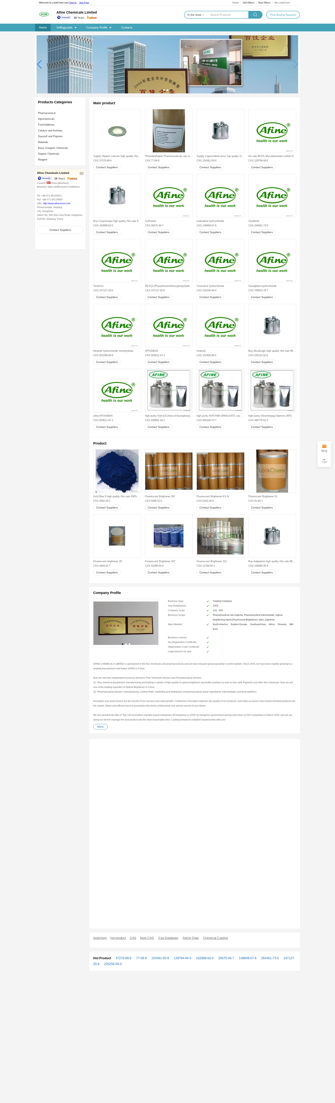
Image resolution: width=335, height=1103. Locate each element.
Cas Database (168, 938)
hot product (118, 938)
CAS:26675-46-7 (154, 225)
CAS (133, 938)
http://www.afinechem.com (56, 203)
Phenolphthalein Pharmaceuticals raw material (169, 156)
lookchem (100, 938)
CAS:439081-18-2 (155, 420)
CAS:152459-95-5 (206, 355)
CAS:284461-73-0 (258, 225)
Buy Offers (264, 2)
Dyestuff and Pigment (50, 136)
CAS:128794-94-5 (258, 160)
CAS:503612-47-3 (155, 355)
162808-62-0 (204, 958)
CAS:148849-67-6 (206, 225)
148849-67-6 (247, 958)
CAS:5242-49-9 (205, 500)
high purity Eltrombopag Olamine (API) (270, 415)
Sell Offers (248, 2)
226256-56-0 (112, 964)
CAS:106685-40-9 (258, 565)
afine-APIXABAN (102, 415)
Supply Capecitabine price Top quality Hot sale (220, 156)
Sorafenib (253, 221)
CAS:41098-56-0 (154, 565)
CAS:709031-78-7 (258, 290)
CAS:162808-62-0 (103, 225)
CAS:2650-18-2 (101, 500)
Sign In (73, 2)
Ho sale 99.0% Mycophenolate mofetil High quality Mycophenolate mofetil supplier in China (272, 156)
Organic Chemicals (48, 153)
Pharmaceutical (46, 113)
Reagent (42, 159)
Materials (43, 142)
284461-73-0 (269, 958)
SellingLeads (64, 27)
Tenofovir (98, 285)
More (100, 726)
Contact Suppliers (60, 229)
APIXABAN (151, 350)
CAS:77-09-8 (152, 160)
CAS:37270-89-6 (102, 160)
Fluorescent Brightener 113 (212, 561)
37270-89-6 (123, 958)
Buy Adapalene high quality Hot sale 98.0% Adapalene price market (272, 561)
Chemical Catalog (215, 938)
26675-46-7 (226, 958)
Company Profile (96, 27)
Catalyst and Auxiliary (50, 130)
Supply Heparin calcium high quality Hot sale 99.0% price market (117, 156)
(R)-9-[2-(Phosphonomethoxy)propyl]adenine (169, 285)
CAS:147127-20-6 (103, 290)
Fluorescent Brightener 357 (160, 561)
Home (235, 2)
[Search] (255, 15)
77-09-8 (141, 958)
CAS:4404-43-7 (101, 565)
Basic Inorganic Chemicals (53, 147)
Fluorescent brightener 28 (107, 561)
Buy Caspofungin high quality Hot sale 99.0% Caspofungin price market (117, 221)
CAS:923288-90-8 (103, 355)
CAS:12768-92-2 (206, 565)
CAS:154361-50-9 (206, 160)
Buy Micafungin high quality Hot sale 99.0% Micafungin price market (272, 350)
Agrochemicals (46, 118)
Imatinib (201, 350)
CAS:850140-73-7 (206, 420)
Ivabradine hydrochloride (210, 221)
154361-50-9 (160, 958)
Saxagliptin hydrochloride (262, 285)
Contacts (127, 27)
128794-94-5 (182, 958)
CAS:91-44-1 (255, 500)
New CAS (147, 938)
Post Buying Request (283, 14)
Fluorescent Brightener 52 (262, 496)
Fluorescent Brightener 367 (160, 496)
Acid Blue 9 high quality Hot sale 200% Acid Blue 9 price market (117, 496)
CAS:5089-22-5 (153, 500)
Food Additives (46, 124)
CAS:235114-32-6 (258, 355)
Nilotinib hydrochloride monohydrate (113, 350)
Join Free (84, 2)
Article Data (191, 938)
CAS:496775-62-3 (258, 420)
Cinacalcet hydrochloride (210, 285)
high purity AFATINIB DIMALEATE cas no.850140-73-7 (220, 415)
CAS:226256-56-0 (206, 290)
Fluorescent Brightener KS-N (213, 496)
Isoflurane (150, 221)
